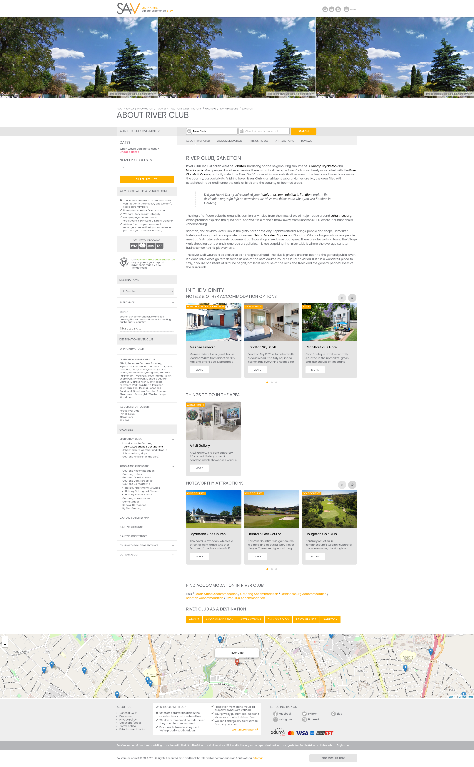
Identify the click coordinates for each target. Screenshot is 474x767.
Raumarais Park (129, 388)
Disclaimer (126, 716)
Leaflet (452, 696)
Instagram (285, 719)
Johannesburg (229, 108)
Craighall (125, 369)
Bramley (156, 363)
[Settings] (338, 9)
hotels (265, 194)
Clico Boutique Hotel (322, 347)
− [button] (5, 644)
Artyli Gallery (200, 445)
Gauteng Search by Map (134, 518)
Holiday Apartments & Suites (142, 487)
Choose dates (129, 152)
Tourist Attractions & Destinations (179, 108)
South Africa (125, 108)
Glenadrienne (136, 372)
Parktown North (141, 385)
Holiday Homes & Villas (139, 494)
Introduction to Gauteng (137, 443)
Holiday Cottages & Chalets (142, 491)
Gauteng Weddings (131, 527)
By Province (127, 302)
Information (145, 108)
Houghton (152, 372)
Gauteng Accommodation (259, 594)
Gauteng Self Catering (136, 483)
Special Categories (134, 505)
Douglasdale (139, 369)
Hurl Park (165, 372)
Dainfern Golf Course (264, 534)
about (194, 619)
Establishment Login (132, 729)
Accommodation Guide (134, 466)
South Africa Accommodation (216, 594)
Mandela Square (156, 378)
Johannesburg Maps (134, 453)
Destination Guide (131, 439)
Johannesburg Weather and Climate (144, 450)
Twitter (312, 714)
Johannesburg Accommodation (303, 594)
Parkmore (125, 385)
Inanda (159, 375)
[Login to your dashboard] (331, 9)
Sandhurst (126, 391)
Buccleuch (139, 366)
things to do (278, 619)
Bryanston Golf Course (208, 534)
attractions (250, 619)
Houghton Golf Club (321, 534)
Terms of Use (127, 726)
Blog (339, 714)
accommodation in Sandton (292, 194)
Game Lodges (130, 501)
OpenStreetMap (466, 696)
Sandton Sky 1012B (262, 347)
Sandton (247, 108)
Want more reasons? (245, 729)
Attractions (285, 141)
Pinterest (313, 719)
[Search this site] (325, 9)
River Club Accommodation (245, 598)
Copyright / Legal (130, 723)
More (199, 370)
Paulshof (157, 385)
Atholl (123, 363)
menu (347, 9)
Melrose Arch (138, 381)
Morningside (194, 170)
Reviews (306, 141)
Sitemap (258, 758)
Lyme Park (139, 378)
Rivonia (143, 388)
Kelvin (168, 375)
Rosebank (155, 388)
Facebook (285, 714)
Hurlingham (126, 375)
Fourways (154, 369)
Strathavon (126, 394)
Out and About (129, 554)
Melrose (124, 381)
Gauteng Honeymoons (136, 498)
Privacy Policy (128, 719)
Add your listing (333, 757)
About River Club (198, 141)
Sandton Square (156, 391)
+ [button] (5, 639)
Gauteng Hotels (132, 474)
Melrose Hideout (203, 347)
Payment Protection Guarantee (155, 259)
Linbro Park (126, 378)
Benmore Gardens (139, 363)
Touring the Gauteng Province (139, 545)
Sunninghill (141, 394)
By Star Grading (131, 508)
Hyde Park (140, 375)
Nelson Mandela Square (270, 235)
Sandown (139, 391)
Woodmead (127, 397)
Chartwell (153, 366)
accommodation (220, 619)
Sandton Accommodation (204, 598)
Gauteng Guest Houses (136, 477)
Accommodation (229, 141)
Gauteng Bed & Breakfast (137, 480)
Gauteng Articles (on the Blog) (140, 456)
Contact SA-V (128, 713)
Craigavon (166, 366)
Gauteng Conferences (133, 536)
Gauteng (210, 108)
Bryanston (329, 166)
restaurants (306, 619)
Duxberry (314, 166)
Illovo (151, 375)
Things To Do (258, 141)
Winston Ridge (157, 394)
